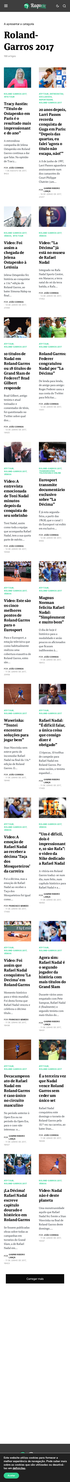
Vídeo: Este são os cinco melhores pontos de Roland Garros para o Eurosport (17, 615)
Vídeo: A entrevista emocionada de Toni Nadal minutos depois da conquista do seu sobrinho (16, 498)
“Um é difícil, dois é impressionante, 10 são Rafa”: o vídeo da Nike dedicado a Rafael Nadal (52, 848)
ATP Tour (44, 94)
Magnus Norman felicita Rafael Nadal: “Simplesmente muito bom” (52, 610)
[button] (6, 6)
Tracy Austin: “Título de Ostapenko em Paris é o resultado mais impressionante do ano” (17, 118)
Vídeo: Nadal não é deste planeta (50, 1195)
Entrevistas (56, 94)
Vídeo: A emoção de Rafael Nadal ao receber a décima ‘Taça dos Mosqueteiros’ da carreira (17, 854)
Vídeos (7, 236)
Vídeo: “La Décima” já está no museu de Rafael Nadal (52, 252)
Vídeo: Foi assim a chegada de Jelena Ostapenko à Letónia (15, 255)
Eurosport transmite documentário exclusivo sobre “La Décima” (52, 492)
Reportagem (46, 99)
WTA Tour (9, 97)
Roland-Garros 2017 (15, 94)
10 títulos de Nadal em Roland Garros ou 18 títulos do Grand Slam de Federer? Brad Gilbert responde (17, 371)
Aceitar (11, 1475)
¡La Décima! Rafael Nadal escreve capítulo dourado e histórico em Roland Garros (17, 1205)
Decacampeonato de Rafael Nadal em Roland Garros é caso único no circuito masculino (17, 1090)
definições (19, 1468)
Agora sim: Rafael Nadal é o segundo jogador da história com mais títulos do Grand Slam (52, 972)
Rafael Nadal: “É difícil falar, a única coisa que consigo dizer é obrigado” (52, 732)
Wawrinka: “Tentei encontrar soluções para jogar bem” (16, 730)
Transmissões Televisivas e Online (50, 472)
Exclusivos (45, 97)
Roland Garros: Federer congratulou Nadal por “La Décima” (52, 363)
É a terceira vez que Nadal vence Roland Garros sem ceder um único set (52, 1088)
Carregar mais (34, 1278)
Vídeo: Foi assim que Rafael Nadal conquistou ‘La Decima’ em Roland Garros (17, 972)
